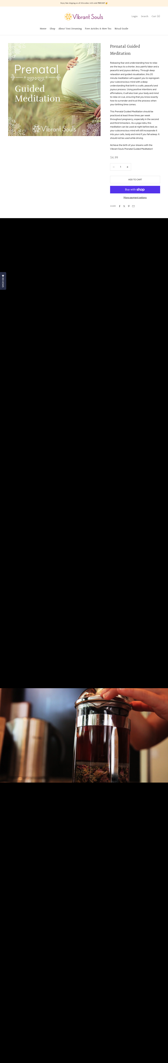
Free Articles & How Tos (98, 29)
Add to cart (135, 179)
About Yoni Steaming (70, 29)
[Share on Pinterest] (128, 206)
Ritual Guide (121, 29)
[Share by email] (133, 206)
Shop (52, 29)
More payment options (135, 197)
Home (43, 29)
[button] (3, 281)
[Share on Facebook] (119, 206)
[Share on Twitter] (124, 206)
